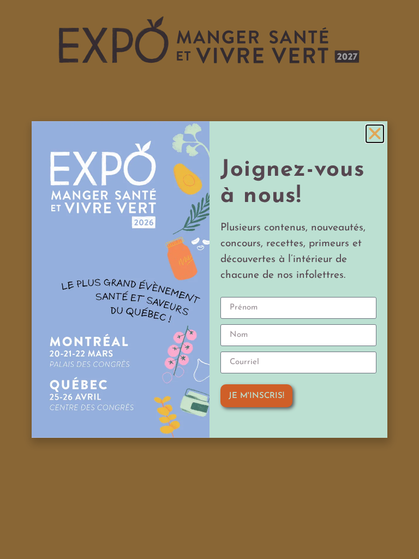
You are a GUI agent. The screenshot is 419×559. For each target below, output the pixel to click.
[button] (375, 134)
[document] (209, 279)
